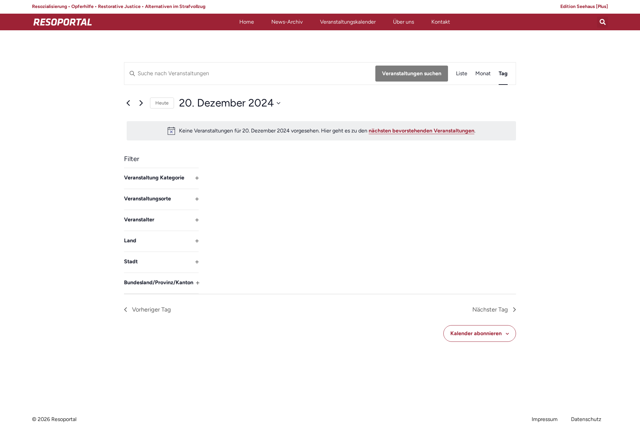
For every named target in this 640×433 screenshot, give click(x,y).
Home (246, 22)
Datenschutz (586, 419)
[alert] (321, 130)
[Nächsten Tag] (141, 103)
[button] (602, 22)
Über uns (403, 22)
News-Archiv (287, 22)
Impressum (545, 419)
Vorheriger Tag (151, 309)
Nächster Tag (490, 309)
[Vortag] (128, 103)
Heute (162, 103)
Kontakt (440, 22)
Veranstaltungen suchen (411, 73)
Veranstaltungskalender (348, 22)
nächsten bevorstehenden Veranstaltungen (421, 130)
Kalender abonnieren (476, 333)
